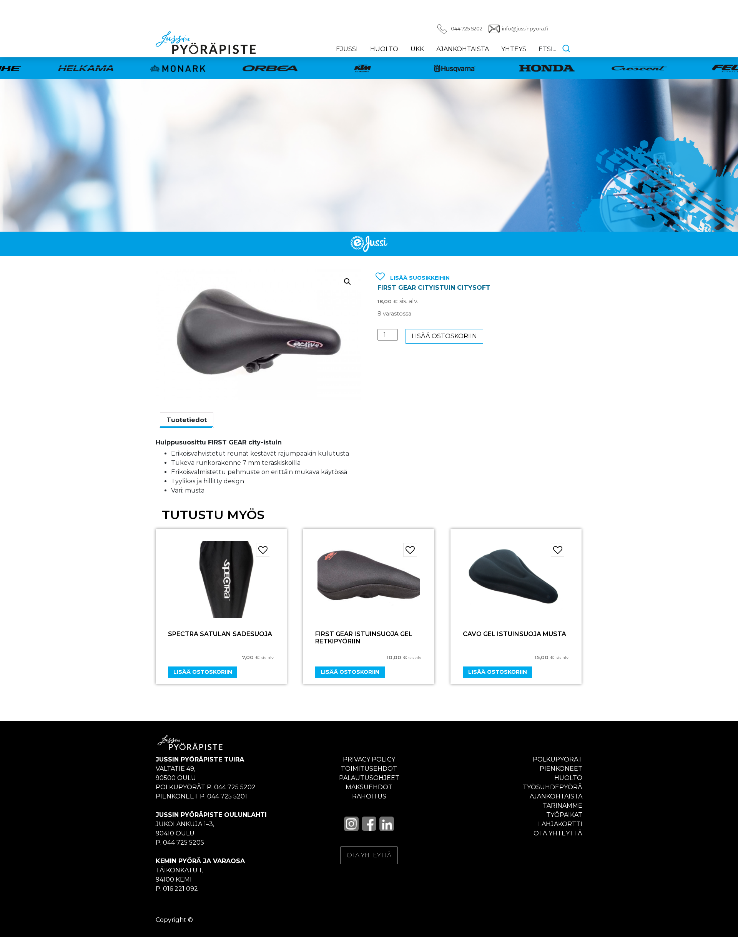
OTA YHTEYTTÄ (369, 855)
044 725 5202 (466, 29)
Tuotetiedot (186, 420)
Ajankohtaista (462, 49)
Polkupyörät (557, 759)
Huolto (384, 49)
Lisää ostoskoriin (444, 336)
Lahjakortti (560, 824)
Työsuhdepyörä (552, 787)
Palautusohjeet (369, 778)
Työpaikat (564, 814)
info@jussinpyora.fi (525, 29)
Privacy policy (369, 759)
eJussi (347, 49)
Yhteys (513, 49)
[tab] (186, 420)
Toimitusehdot (369, 768)
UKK (417, 49)
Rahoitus (369, 796)
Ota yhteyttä (558, 833)
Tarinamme (562, 805)
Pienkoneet (561, 768)
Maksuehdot (369, 787)
